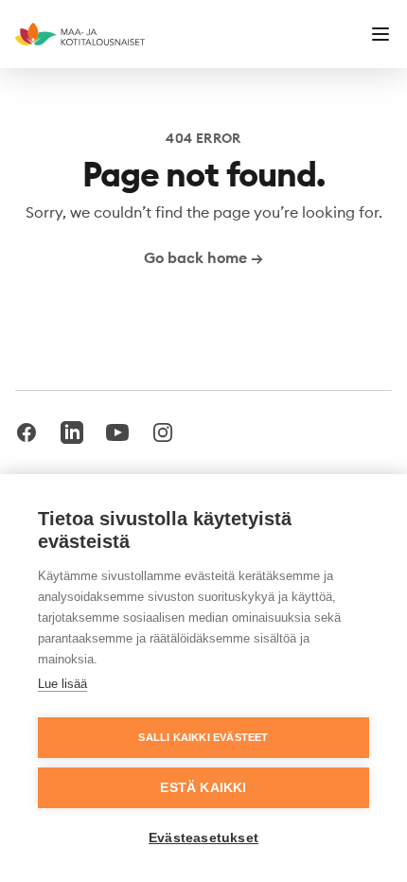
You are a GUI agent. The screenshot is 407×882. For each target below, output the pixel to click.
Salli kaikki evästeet (203, 737)
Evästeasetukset (203, 838)
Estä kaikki (203, 788)
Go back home (203, 257)
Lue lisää (62, 684)
